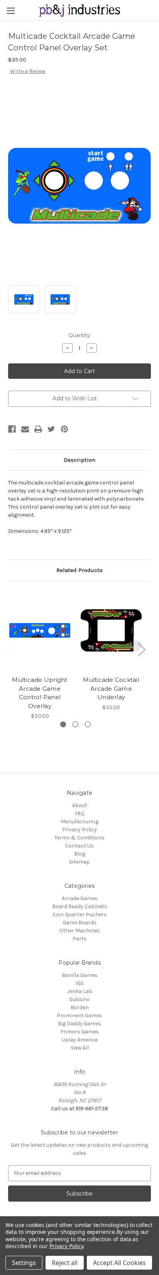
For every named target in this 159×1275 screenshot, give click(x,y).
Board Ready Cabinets (79, 906)
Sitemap (79, 862)
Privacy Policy (79, 829)
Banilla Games (80, 975)
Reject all (65, 1262)
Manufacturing (79, 821)
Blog (79, 854)
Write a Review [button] (28, 71)
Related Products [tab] (79, 570)
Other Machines (79, 930)
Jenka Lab (79, 991)
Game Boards (79, 922)
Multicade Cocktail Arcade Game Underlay (111, 688)
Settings (24, 1262)
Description (79, 459)
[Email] (25, 429)
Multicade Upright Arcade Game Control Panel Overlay (39, 693)
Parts (80, 938)
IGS (80, 983)
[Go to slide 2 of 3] (75, 724)
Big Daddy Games (79, 1023)
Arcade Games (80, 898)
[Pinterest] (64, 429)
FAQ (80, 813)
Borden (80, 1007)
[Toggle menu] (10, 10)
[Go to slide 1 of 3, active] (63, 724)
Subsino (79, 999)
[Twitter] (51, 429)
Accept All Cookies (119, 1262)
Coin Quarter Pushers (79, 914)
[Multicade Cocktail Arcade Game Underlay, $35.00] (111, 630)
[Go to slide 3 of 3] (88, 724)
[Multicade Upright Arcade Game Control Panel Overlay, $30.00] (39, 630)
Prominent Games (79, 1015)
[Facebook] (12, 429)
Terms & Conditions (79, 837)
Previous (10, 649)
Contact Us (79, 845)
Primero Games (79, 1031)
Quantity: (79, 335)
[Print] (38, 429)
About (79, 805)
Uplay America (80, 1039)
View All (80, 1048)
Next (141, 649)
